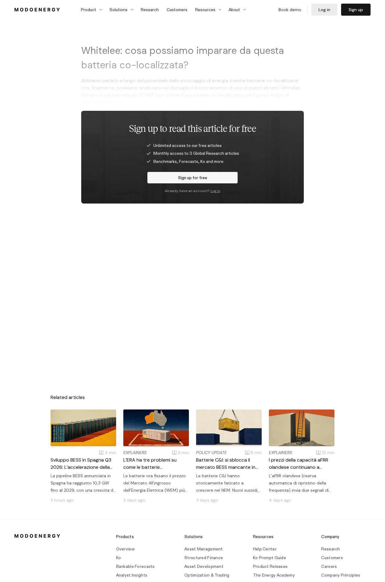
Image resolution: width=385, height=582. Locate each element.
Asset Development (203, 566)
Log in (324, 9)
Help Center (265, 549)
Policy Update (211, 452)
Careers (329, 566)
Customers (177, 9)
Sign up (356, 9)
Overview (125, 549)
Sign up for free (192, 177)
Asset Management (203, 549)
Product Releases (270, 566)
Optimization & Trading (206, 575)
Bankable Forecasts (135, 566)
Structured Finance (203, 557)
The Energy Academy (274, 575)
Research (150, 9)
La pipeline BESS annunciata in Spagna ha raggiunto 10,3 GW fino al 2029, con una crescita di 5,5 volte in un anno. (82, 483)
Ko (118, 557)
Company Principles (340, 575)
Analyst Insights (131, 575)
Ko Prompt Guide (269, 557)
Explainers (134, 452)
